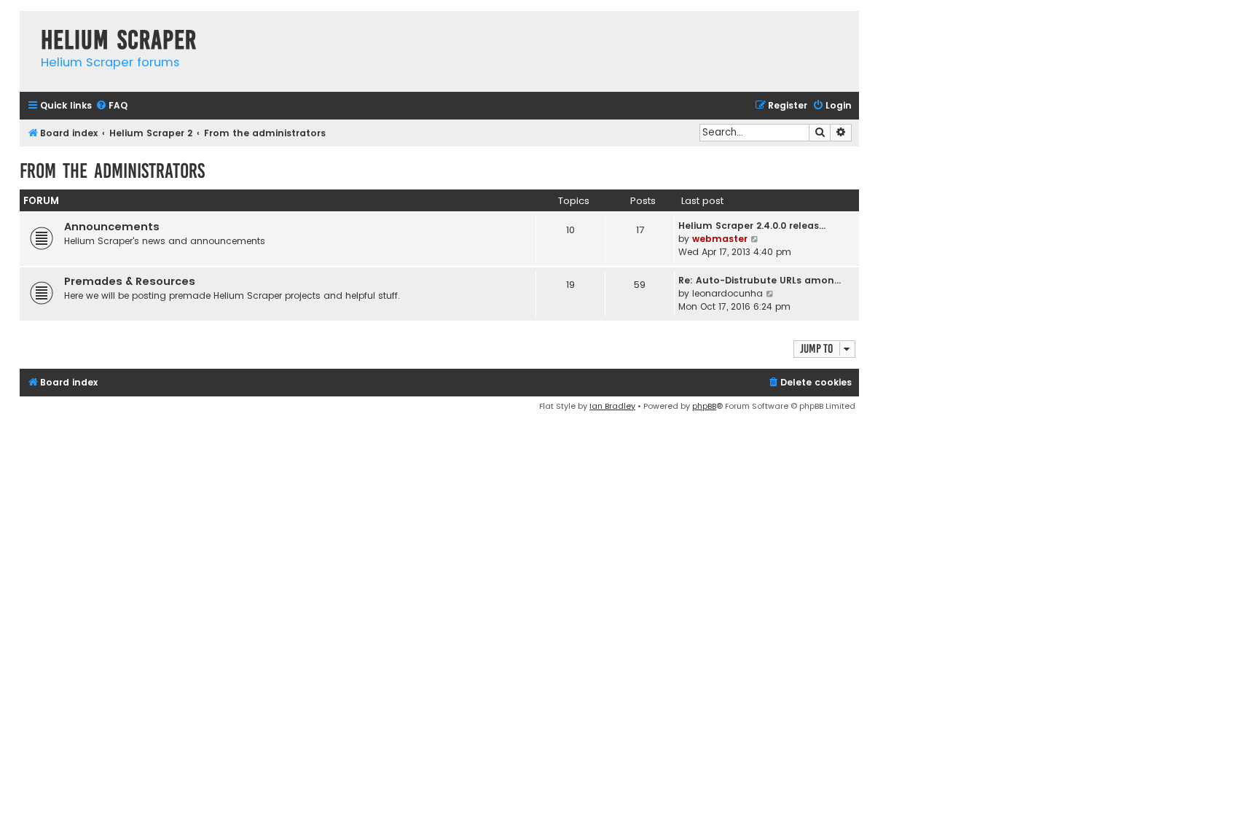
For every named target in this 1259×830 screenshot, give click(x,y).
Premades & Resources (129, 281)
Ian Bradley (612, 406)
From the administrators (112, 171)
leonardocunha (727, 293)
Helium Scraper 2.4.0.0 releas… (751, 225)
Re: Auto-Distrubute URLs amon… (759, 280)
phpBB (704, 406)
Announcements (112, 226)
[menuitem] (111, 106)
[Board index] (26, 25)
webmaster (720, 238)
